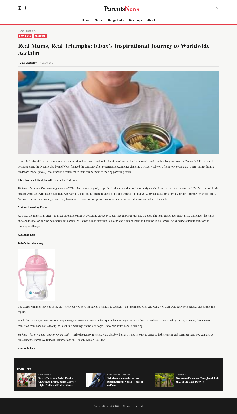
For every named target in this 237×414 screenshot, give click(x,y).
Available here (27, 348)
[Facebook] (25, 8)
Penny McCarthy (27, 62)
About (151, 20)
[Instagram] (19, 8)
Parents (121, 8)
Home (85, 20)
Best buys (135, 20)
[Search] (217, 8)
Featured (40, 36)
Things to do (116, 20)
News (98, 20)
